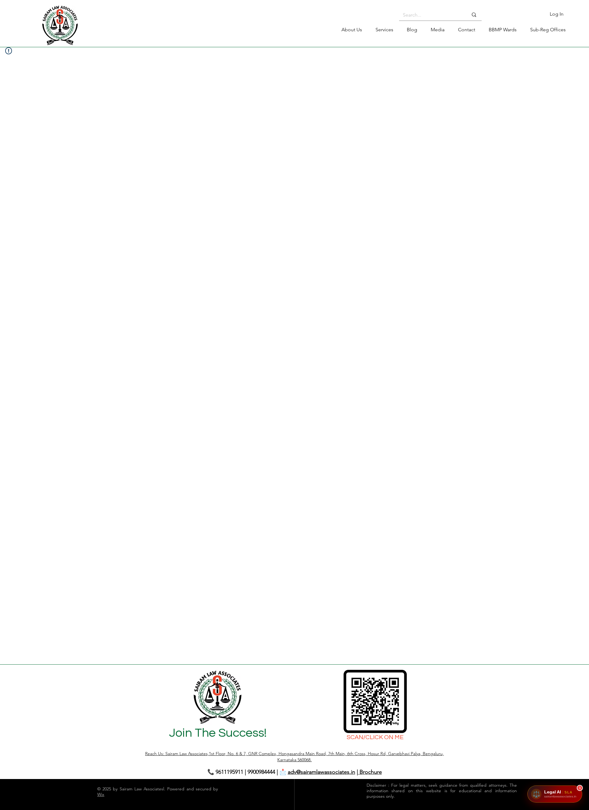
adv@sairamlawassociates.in (321, 772)
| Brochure (369, 772)
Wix (100, 794)
